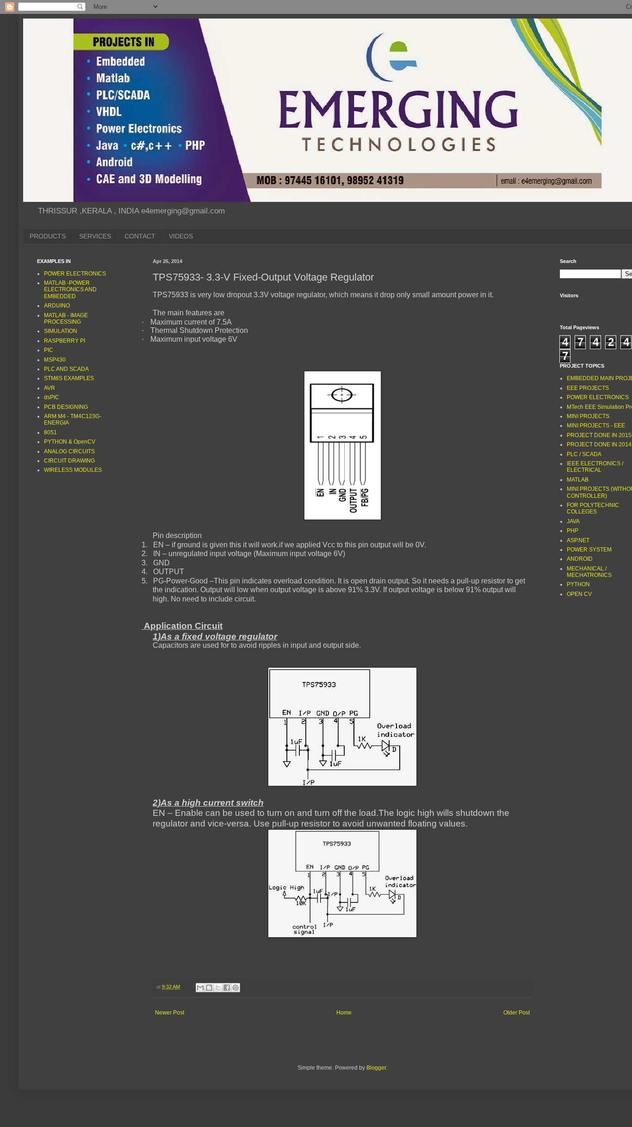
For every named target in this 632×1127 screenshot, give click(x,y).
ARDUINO (57, 305)
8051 (50, 432)
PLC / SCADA (584, 454)
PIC (48, 350)
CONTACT (139, 236)
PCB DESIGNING (66, 407)
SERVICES (95, 236)
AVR (49, 388)
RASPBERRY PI (64, 341)
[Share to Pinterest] (235, 987)
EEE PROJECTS (588, 388)
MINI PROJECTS (588, 416)
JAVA (573, 521)
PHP (572, 530)
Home (344, 1012)
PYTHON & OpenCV (69, 441)
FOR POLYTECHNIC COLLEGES (593, 508)
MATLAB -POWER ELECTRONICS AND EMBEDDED (70, 290)
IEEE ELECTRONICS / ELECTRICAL (595, 466)
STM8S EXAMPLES (69, 378)
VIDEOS (181, 236)
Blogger (376, 1067)
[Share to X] (218, 987)
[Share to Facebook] (226, 987)
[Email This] (200, 987)
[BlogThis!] (209, 987)
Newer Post (169, 1012)
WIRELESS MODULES (73, 470)
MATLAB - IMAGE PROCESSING (66, 318)
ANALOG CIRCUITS (69, 451)
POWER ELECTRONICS (75, 273)
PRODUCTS (48, 236)
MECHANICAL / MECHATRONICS (589, 571)
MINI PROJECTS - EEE (596, 425)
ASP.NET (578, 540)
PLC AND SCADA (66, 369)
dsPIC (51, 397)
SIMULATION (60, 331)
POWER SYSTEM (589, 549)
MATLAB (578, 479)
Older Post (516, 1012)
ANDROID (580, 559)
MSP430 (55, 360)
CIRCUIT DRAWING (69, 460)
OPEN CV (579, 594)
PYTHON (578, 584)
